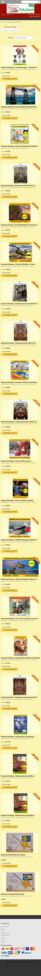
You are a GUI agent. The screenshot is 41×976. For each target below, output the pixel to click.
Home (2, 22)
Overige (8, 22)
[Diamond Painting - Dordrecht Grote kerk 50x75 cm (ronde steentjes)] (19, 291)
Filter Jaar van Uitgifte (10, 27)
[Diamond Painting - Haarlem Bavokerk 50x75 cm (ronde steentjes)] (20, 331)
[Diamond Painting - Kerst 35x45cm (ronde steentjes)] (19, 449)
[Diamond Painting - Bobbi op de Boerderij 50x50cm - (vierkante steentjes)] (19, 134)
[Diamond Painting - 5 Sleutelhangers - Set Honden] (19, 55)
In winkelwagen (10, 79)
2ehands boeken (5, 933)
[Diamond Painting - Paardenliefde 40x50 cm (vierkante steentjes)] (20, 646)
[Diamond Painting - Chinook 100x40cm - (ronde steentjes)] (20, 252)
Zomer (2, 928)
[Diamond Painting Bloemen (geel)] (19, 842)
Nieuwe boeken (5, 935)
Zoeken (38, 2)
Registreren (9, 14)
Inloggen (3, 14)
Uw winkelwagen (34, 14)
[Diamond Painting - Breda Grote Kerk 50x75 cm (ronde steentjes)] (20, 173)
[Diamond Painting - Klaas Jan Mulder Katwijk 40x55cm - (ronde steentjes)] (20, 488)
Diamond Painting (16, 22)
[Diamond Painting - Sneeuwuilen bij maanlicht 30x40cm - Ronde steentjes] (20, 724)
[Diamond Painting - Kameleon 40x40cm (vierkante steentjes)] (19, 370)
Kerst (2, 931)
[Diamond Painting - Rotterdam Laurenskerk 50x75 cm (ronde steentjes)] (19, 685)
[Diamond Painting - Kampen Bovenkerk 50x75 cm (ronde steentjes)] (20, 409)
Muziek (3, 939)
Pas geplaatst (5, 926)
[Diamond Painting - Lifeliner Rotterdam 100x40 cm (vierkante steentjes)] (20, 567)
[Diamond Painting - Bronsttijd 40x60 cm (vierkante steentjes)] (19, 213)
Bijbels (3, 937)
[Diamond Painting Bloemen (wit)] (20, 882)
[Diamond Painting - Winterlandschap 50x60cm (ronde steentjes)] (19, 764)
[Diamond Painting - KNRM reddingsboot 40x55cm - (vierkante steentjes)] (19, 528)
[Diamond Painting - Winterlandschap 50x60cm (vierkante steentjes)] (20, 803)
